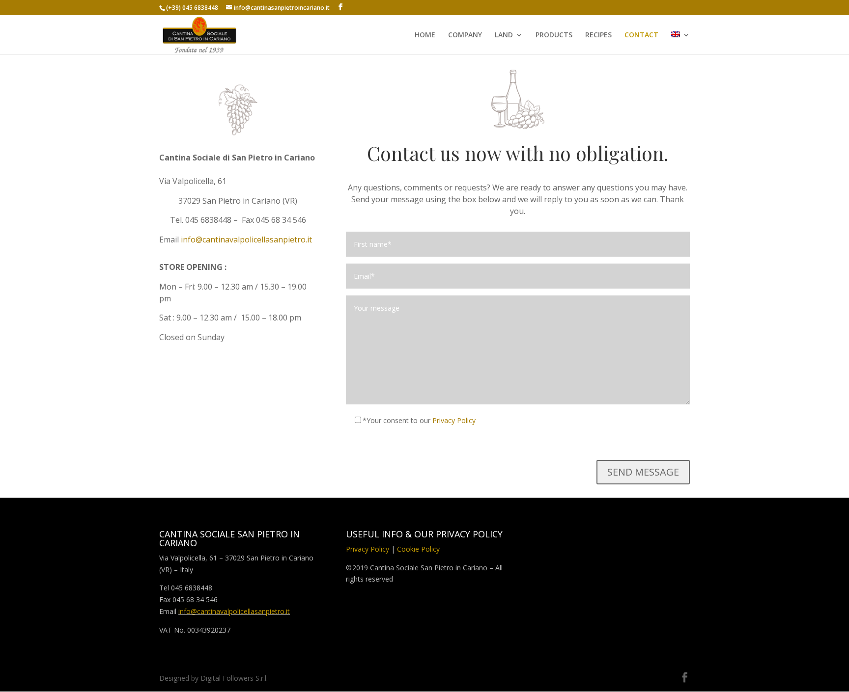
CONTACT (641, 35)
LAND (504, 35)
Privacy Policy (454, 420)
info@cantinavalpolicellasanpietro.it (246, 239)
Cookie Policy (418, 549)
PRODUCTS (554, 35)
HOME (425, 35)
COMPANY (465, 35)
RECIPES (598, 35)
